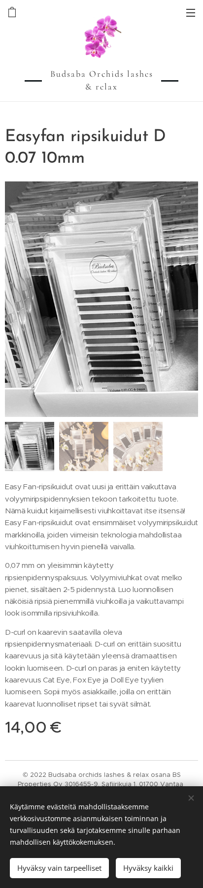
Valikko (191, 12)
